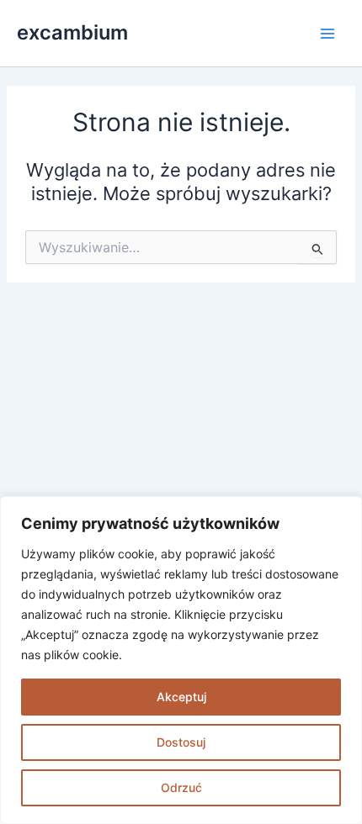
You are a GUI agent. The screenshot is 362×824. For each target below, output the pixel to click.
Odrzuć (181, 787)
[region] (181, 660)
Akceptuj (181, 696)
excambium (72, 32)
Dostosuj (181, 742)
